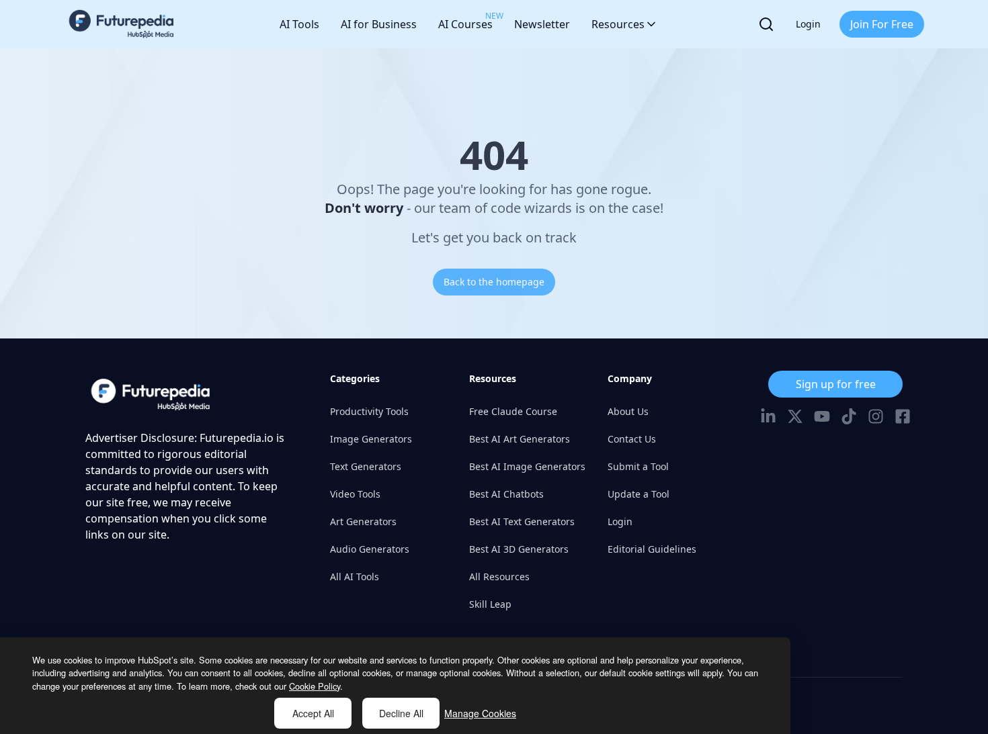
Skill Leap (490, 604)
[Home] (121, 24)
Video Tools (355, 494)
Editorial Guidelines (652, 549)
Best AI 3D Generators (519, 549)
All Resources (499, 576)
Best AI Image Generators (527, 466)
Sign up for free (836, 384)
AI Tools (299, 24)
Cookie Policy (314, 686)
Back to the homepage (494, 281)
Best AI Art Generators (519, 438)
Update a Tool (638, 494)
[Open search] (766, 24)
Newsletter (542, 24)
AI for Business (379, 24)
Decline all (401, 713)
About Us (628, 411)
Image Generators (371, 438)
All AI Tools (354, 576)
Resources (618, 24)
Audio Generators (369, 549)
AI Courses (465, 21)
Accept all (313, 713)
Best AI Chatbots (506, 494)
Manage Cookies (480, 713)
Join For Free (881, 24)
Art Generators (363, 521)
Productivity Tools (369, 411)
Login (808, 23)
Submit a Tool (638, 466)
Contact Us (632, 438)
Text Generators (365, 466)
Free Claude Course (513, 411)
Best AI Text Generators (522, 521)
